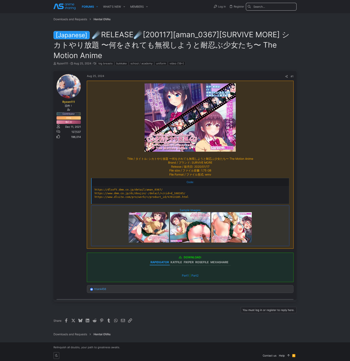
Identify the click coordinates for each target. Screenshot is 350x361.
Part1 (185, 275)
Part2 (194, 275)
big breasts (105, 63)
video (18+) (177, 63)
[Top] (288, 355)
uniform (161, 63)
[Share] (286, 76)
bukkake (121, 63)
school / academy (141, 63)
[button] (97, 6)
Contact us (269, 355)
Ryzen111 (62, 63)
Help (282, 355)
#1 (292, 76)
